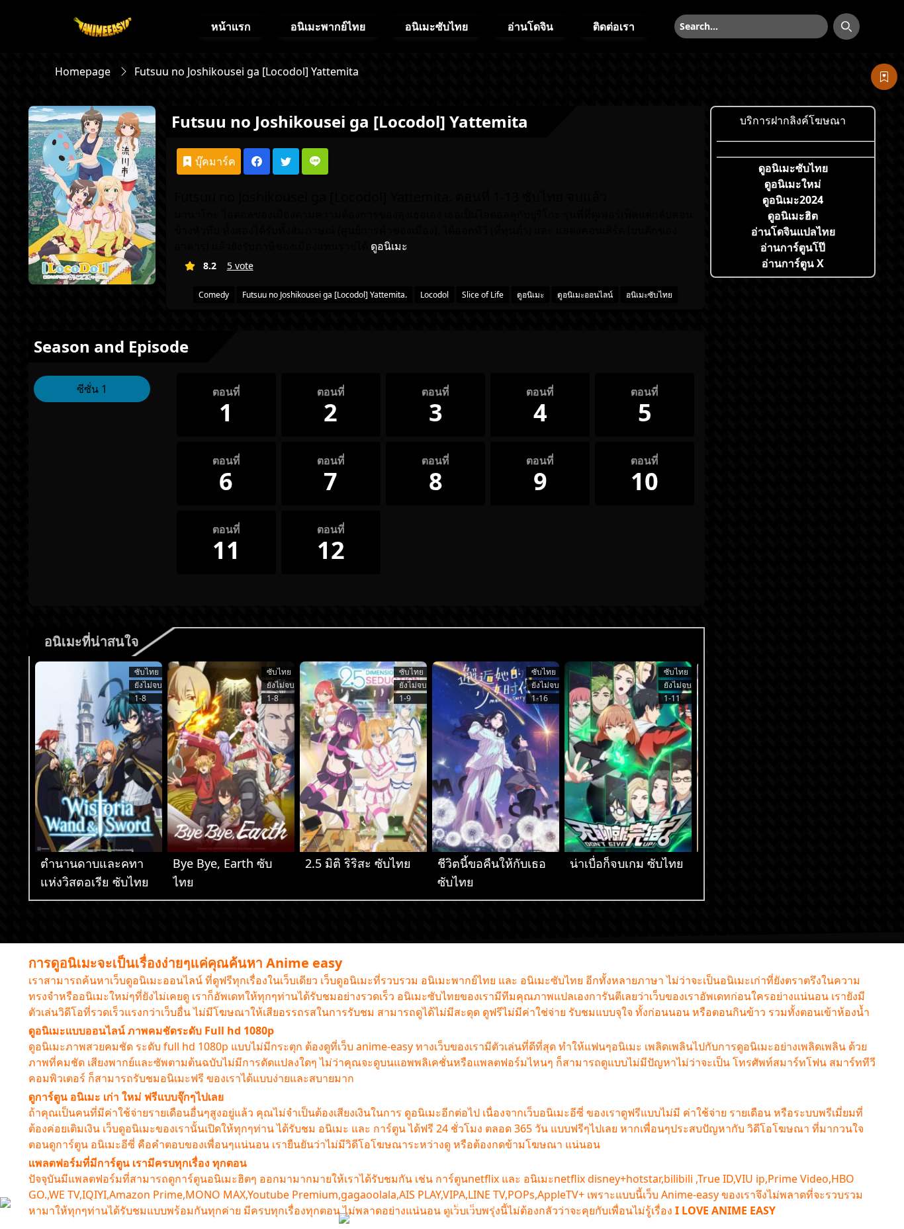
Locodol (434, 294)
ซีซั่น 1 (92, 389)
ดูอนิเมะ (389, 246)
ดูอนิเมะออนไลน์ (585, 294)
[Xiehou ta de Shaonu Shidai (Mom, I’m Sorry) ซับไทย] (495, 756)
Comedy (214, 294)
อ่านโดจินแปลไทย (793, 231)
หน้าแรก (231, 26)
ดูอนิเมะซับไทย (793, 168)
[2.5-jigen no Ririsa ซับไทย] (363, 756)
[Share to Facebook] (257, 161)
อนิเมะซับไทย (436, 26)
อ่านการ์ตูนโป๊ (792, 247)
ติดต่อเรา (614, 26)
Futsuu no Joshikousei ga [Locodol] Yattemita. (324, 294)
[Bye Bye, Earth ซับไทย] (230, 756)
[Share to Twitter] (286, 161)
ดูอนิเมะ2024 (792, 199)
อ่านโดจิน (530, 26)
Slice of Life (483, 294)
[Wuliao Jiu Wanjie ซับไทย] (628, 756)
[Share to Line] (315, 161)
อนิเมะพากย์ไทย (328, 26)
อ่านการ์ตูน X (793, 263)
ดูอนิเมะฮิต (793, 215)
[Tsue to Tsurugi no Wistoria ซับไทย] (98, 756)
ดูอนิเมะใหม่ (792, 184)
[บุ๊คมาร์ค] (884, 77)
